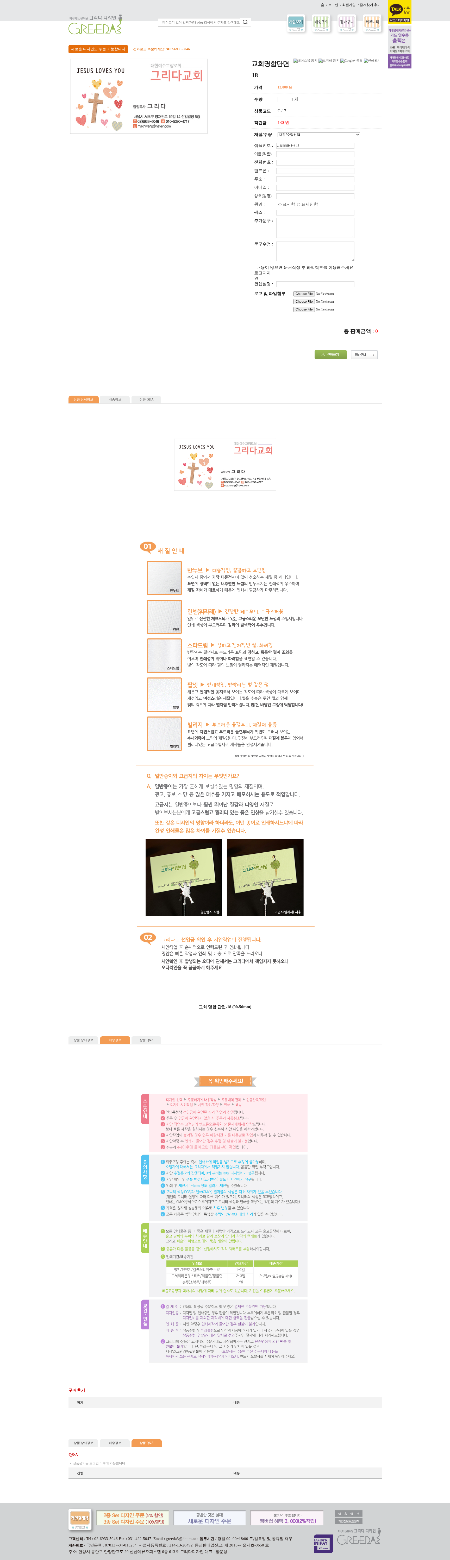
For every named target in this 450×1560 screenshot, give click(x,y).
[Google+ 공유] (351, 60)
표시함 (289, 204)
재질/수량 (263, 134)
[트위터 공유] (328, 60)
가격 (258, 87)
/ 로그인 (332, 5)
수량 (258, 99)
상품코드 (262, 111)
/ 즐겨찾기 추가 (369, 5)
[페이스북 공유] (305, 60)
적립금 (260, 123)
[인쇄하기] (372, 60)
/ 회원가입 (348, 5)
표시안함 (309, 204)
